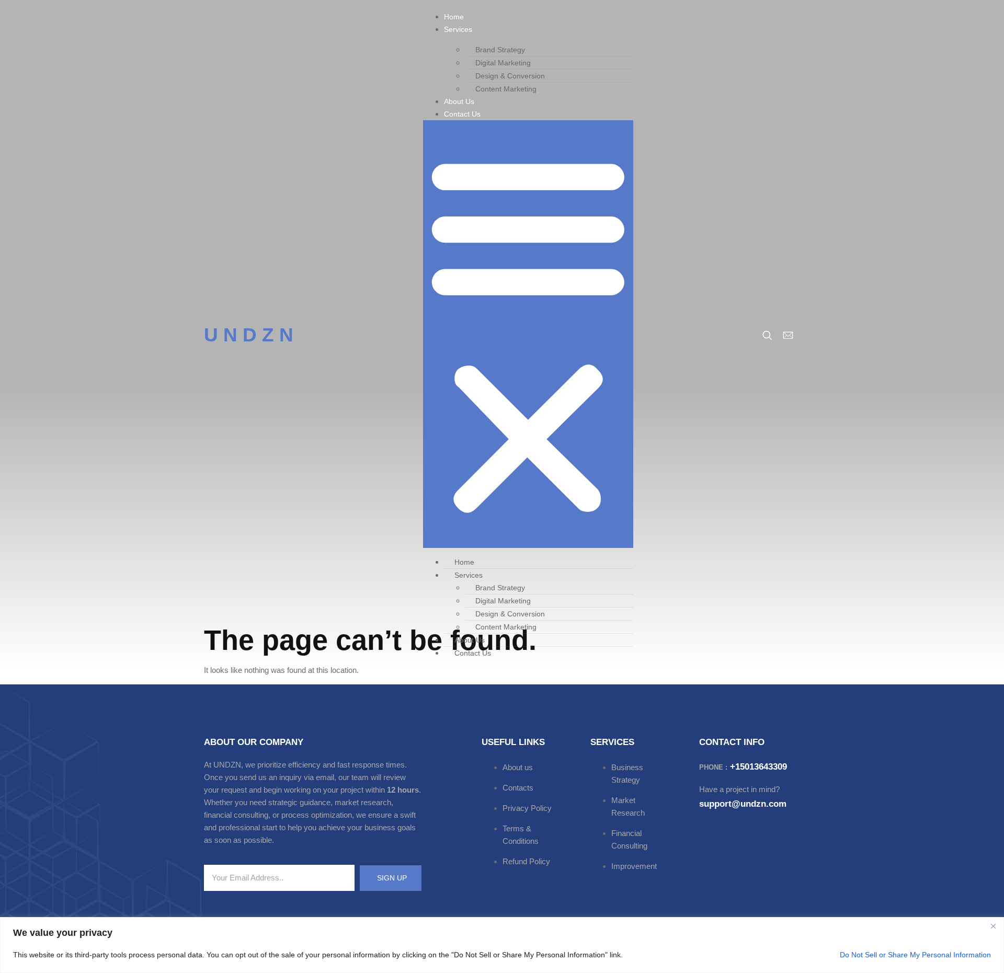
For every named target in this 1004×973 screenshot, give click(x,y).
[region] (502, 945)
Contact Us (462, 114)
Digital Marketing (503, 63)
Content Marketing (506, 89)
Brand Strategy (500, 49)
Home (454, 17)
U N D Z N (248, 335)
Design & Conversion (510, 76)
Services (458, 29)
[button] (528, 334)
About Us (459, 101)
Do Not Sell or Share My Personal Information (915, 955)
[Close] (993, 926)
